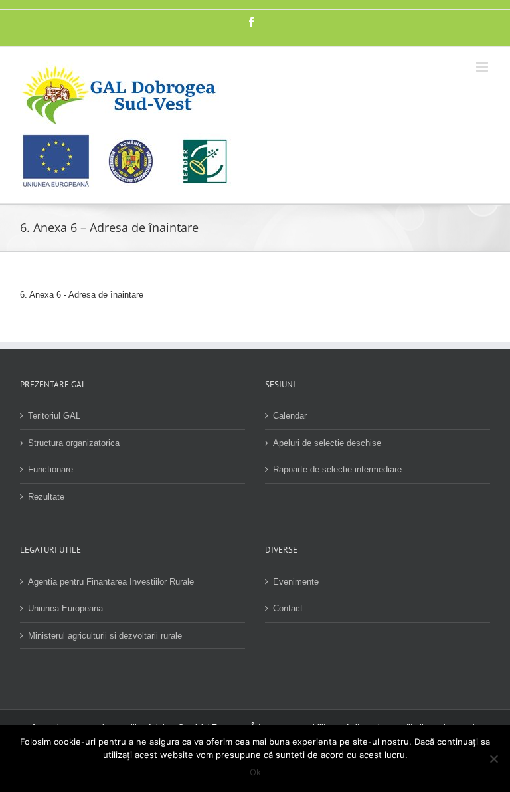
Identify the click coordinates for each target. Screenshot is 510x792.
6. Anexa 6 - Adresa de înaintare (81, 295)
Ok (255, 772)
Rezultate (46, 497)
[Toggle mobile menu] (483, 67)
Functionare (50, 469)
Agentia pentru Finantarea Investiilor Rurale (111, 582)
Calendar (290, 416)
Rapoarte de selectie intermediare (337, 469)
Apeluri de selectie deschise (327, 443)
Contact (288, 608)
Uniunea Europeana (65, 608)
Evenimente (296, 582)
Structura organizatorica (74, 443)
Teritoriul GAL (54, 416)
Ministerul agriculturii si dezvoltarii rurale (105, 636)
